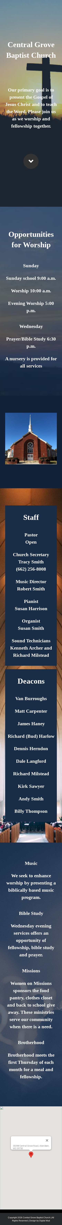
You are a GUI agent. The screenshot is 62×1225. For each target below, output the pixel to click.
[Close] (47, 1140)
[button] (31, 1154)
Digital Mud (44, 1220)
